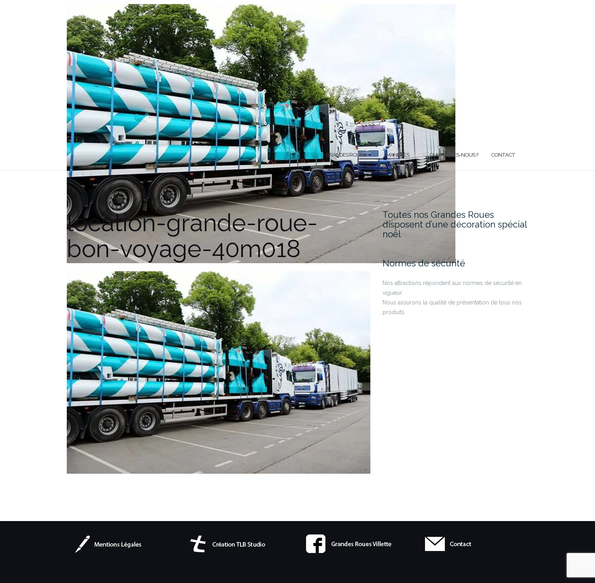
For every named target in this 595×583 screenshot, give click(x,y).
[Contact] (468, 543)
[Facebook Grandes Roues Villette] (350, 543)
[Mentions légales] (113, 543)
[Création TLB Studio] (231, 543)
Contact (503, 155)
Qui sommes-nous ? (453, 155)
